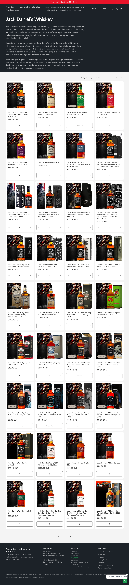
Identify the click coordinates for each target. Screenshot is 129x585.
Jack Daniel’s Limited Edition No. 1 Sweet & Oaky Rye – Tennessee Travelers (79, 513)
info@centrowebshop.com (79, 562)
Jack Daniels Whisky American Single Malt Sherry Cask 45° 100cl (78, 164)
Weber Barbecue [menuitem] (57, 7)
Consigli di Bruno (104, 560)
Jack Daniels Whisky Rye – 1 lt (50, 162)
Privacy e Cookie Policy (106, 565)
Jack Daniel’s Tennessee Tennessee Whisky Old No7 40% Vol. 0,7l (18, 114)
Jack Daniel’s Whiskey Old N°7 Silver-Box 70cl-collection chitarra (79, 215)
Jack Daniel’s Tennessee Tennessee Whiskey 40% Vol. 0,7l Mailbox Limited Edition (108, 164)
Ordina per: (83, 78)
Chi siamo (101, 554)
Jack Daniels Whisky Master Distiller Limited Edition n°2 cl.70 (108, 365)
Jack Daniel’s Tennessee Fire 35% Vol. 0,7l (108, 113)
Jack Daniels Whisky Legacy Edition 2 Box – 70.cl (19, 364)
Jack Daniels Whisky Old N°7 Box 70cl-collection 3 (49, 266)
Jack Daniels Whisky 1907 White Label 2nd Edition (48, 464)
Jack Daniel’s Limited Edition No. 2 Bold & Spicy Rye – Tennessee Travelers (49, 513)
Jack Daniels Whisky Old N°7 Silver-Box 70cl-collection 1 (19, 266)
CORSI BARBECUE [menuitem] (74, 10)
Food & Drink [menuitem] (50, 10)
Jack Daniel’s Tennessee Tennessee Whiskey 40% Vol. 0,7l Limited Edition (19, 215)
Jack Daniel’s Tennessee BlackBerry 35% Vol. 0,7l (17, 163)
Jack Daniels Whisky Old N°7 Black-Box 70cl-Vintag (108, 266)
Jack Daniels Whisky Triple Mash (78, 464)
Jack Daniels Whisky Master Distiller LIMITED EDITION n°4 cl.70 (49, 415)
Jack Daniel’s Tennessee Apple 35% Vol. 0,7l (77, 113)
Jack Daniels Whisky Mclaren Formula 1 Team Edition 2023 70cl (108, 513)
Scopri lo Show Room (105, 552)
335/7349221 (75, 558)
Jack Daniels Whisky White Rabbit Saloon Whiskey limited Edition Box (18, 315)
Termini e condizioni (105, 568)
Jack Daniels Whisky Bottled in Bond (19, 464)
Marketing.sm (18, 577)
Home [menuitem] (47, 7)
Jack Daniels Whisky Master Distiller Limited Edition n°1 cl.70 (78, 365)
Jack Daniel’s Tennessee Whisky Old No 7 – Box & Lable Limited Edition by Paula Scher (107, 216)
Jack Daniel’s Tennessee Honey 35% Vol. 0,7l (47, 113)
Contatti (101, 557)
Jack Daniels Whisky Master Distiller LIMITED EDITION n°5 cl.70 (79, 415)
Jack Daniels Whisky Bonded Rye (19, 512)
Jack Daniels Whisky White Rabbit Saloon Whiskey (48, 314)
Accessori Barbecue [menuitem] (74, 7)
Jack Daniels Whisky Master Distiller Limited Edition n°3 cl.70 (19, 415)
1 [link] (58, 536)
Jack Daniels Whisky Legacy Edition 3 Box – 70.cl (49, 364)
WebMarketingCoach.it (38, 577)
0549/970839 (75, 553)
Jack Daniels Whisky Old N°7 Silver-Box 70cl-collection (78, 266)
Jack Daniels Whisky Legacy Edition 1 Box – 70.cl (108, 314)
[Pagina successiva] (70, 536)
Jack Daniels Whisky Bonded (108, 463)
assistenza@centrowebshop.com (81, 567)
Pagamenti (101, 563)
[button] (111, 8)
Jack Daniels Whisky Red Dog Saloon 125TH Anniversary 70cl (79, 315)
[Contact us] (125, 581)
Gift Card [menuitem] (62, 10)
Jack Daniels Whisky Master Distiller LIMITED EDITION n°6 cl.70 (108, 415)
